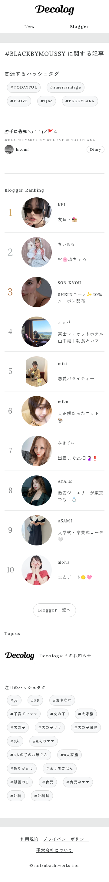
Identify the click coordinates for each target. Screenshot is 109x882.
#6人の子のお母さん (29, 755)
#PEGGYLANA (79, 101)
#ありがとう (22, 768)
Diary (95, 149)
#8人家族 (69, 755)
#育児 (47, 782)
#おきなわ (62, 700)
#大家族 (86, 714)
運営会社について (54, 850)
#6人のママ (43, 741)
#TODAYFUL (23, 87)
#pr (14, 700)
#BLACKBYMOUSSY (25, 140)
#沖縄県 (42, 795)
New (29, 26)
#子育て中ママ (24, 714)
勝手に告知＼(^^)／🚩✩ (31, 131)
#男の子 (18, 727)
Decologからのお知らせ (65, 656)
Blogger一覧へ (54, 610)
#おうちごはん (59, 768)
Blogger (79, 26)
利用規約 (29, 839)
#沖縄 (15, 795)
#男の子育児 (85, 727)
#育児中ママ (78, 782)
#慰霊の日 (20, 782)
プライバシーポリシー (66, 839)
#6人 (15, 741)
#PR (35, 700)
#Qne (47, 101)
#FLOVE (19, 101)
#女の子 (58, 714)
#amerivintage (65, 87)
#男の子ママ (49, 727)
